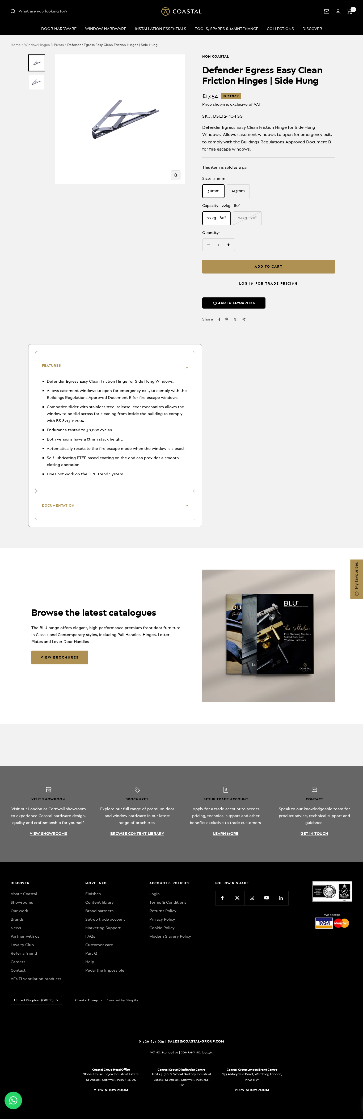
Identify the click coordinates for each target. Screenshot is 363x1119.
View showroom (111, 1090)
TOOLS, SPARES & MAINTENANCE (226, 28)
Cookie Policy (162, 927)
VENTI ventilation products (36, 978)
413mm (238, 190)
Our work (19, 910)
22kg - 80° (216, 217)
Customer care (99, 944)
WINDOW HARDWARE (105, 28)
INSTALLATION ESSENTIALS (160, 28)
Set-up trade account (105, 919)
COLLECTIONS (280, 28)
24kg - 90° (247, 217)
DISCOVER (312, 28)
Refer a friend (24, 953)
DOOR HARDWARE (59, 28)
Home (16, 45)
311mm (213, 190)
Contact (18, 970)
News (16, 927)
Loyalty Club (22, 944)
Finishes (93, 893)
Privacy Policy (162, 919)
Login (154, 893)
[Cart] (349, 11)
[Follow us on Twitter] (237, 898)
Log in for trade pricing (268, 283)
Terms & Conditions (167, 902)
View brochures (60, 657)
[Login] (338, 11)
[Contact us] (326, 11)
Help (89, 961)
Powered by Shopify (121, 1000)
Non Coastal (215, 56)
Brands (17, 919)
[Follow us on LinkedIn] (281, 898)
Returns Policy (162, 910)
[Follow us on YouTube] (266, 898)
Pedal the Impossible (104, 970)
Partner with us (25, 936)
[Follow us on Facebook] (222, 898)
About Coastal (24, 893)
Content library (99, 902)
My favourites (356, 576)
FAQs (90, 936)
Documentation (58, 505)
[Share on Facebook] (219, 319)
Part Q (91, 953)
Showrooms (22, 902)
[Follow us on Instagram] (251, 898)
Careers (18, 961)
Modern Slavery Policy (170, 936)
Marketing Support (103, 927)
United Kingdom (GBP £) (33, 1000)
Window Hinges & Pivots (44, 45)
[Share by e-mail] (244, 319)
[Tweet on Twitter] (235, 319)
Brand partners (99, 910)
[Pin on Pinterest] (226, 319)
